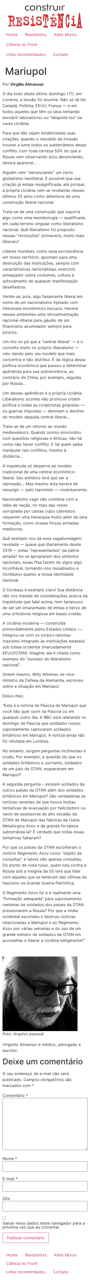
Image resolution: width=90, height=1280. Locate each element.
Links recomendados (26, 54)
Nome (9, 1158)
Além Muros (65, 34)
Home (12, 34)
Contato (60, 54)
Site (6, 1198)
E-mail (10, 1179)
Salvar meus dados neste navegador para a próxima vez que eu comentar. (43, 1225)
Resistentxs (35, 34)
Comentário (15, 1095)
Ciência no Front (22, 44)
